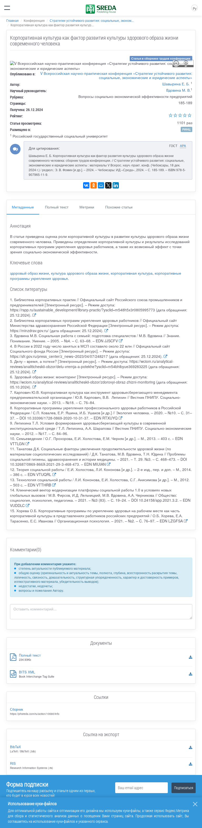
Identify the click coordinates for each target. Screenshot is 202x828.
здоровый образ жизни (29, 273)
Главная (12, 20)
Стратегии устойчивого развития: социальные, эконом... (92, 20)
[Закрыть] (195, 804)
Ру (194, 8)
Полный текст (56, 206)
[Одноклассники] (93, 185)
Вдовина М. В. (178, 90)
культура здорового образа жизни (80, 273)
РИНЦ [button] (186, 129)
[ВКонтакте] (86, 185)
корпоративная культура (132, 273)
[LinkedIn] (116, 185)
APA (183, 145)
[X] (108, 185)
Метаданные (23, 206)
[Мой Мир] (101, 185)
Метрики (86, 206)
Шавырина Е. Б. (176, 83)
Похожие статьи (119, 206)
